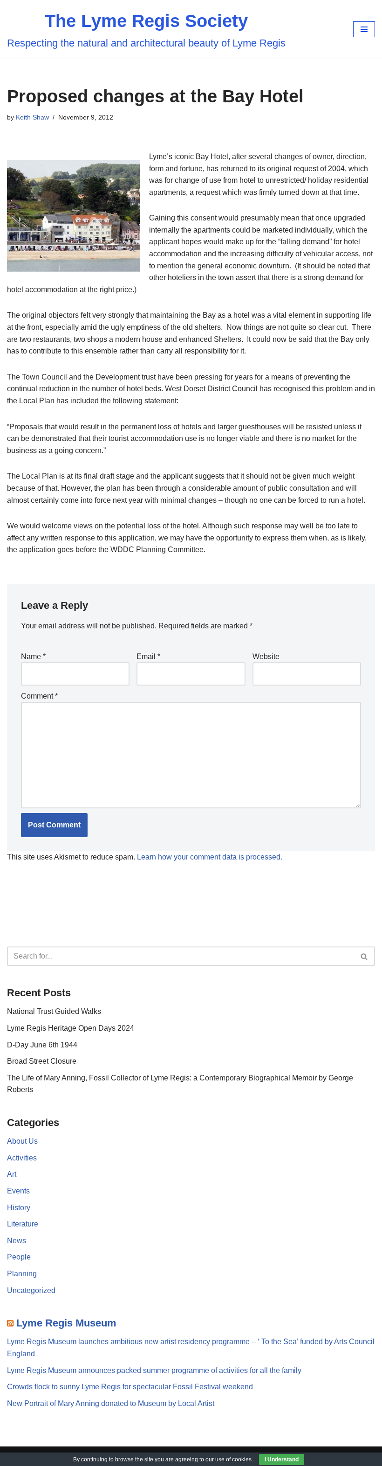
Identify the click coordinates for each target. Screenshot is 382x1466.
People (19, 1257)
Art (11, 1174)
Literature (22, 1224)
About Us (22, 1141)
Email (148, 656)
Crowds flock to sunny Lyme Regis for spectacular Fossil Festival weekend (130, 1387)
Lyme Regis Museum (66, 1323)
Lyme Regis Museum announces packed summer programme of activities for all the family (154, 1370)
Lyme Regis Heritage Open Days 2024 (70, 1028)
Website (266, 656)
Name (33, 656)
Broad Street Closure (41, 1061)
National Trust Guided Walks (54, 1011)
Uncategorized (31, 1290)
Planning (22, 1274)
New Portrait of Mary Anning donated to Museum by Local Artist (110, 1403)
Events (18, 1191)
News (16, 1241)
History (18, 1208)
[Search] (364, 956)
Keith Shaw (32, 117)
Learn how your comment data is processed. (209, 857)
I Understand (282, 1459)
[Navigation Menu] (364, 29)
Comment (39, 696)
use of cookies (233, 1459)
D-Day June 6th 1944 (42, 1045)
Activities (22, 1158)
